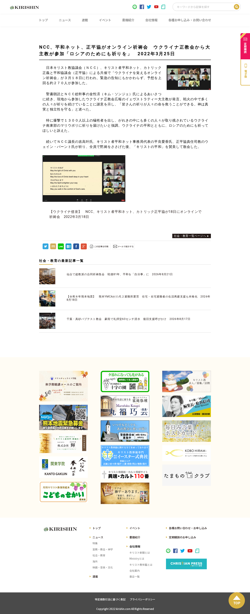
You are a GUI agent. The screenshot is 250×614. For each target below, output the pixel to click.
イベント (134, 528)
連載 (95, 576)
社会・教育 (99, 555)
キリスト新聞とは (139, 552)
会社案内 (134, 570)
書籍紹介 (134, 537)
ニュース (98, 537)
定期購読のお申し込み (182, 537)
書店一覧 (134, 576)
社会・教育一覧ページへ (190, 235)
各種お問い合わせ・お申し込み (188, 528)
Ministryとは (136, 558)
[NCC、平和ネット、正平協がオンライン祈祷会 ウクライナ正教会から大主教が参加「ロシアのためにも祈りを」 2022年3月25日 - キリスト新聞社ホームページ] (68, 248)
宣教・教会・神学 (103, 549)
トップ (97, 528)
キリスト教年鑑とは (140, 564)
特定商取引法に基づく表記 (110, 599)
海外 (95, 561)
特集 (95, 543)
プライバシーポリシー (142, 599)
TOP (236, 602)
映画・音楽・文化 (103, 567)
